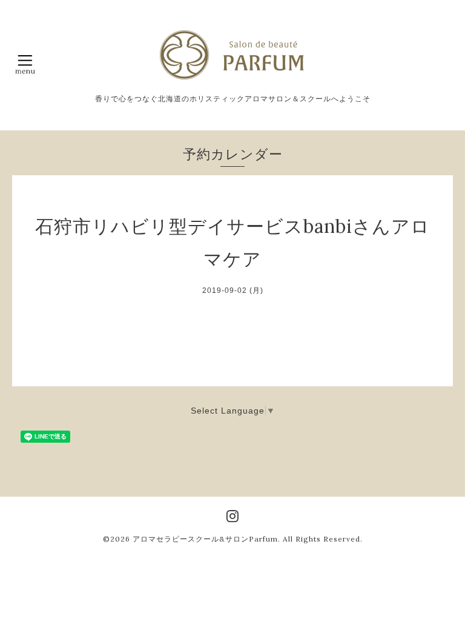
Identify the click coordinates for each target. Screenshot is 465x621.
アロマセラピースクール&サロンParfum (205, 538)
